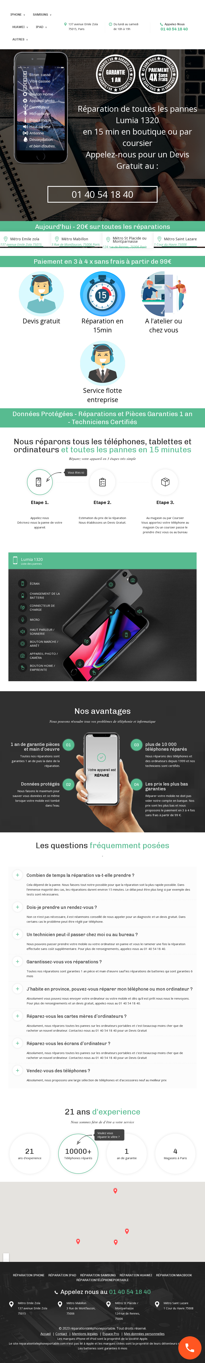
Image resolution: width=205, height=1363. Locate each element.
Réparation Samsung (98, 1275)
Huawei (18, 27)
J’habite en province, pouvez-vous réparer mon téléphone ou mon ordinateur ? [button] (104, 988)
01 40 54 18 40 (174, 29)
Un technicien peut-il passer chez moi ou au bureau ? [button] (77, 934)
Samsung (40, 14)
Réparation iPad (62, 1275)
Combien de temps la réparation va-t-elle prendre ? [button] (75, 874)
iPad (39, 27)
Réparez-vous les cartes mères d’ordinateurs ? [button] (71, 1015)
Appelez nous (44, 500)
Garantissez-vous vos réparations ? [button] (59, 961)
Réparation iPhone (28, 1275)
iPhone (16, 14)
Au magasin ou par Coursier (165, 517)
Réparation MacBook (174, 1275)
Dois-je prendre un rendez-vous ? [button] (56, 906)
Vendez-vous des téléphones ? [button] (53, 1070)
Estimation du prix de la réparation (102, 512)
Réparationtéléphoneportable (102, 1280)
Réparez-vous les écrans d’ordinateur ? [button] (63, 1042)
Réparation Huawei (136, 1275)
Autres (18, 39)
